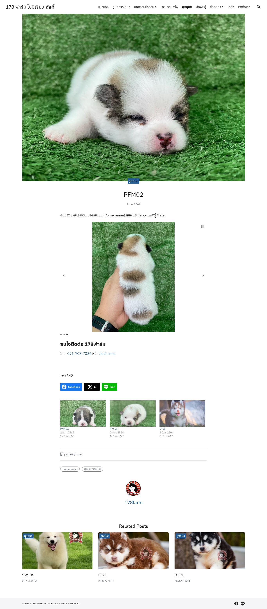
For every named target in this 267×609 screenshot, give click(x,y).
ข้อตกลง (215, 7)
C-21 (102, 574)
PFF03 (114, 428)
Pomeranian (70, 469)
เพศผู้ (79, 454)
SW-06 (28, 574)
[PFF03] (133, 413)
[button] (63, 275)
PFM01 (64, 428)
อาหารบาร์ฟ (170, 7)
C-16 (162, 428)
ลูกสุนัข (187, 7)
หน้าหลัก (103, 7)
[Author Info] (133, 495)
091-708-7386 (79, 353)
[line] (242, 603)
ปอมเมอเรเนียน (92, 469)
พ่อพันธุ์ (201, 7)
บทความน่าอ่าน (144, 7)
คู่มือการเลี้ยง (121, 7)
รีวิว (231, 7)
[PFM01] (83, 413)
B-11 (179, 574)
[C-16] (182, 413)
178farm (134, 502)
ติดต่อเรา (244, 7)
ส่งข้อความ (107, 353)
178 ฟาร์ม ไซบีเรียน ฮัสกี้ (30, 7)
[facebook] (236, 603)
